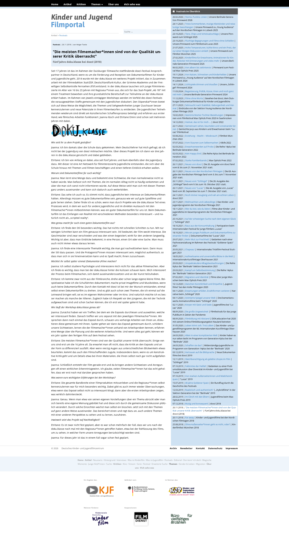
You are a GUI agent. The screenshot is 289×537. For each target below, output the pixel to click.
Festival (146, 464)
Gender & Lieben (187, 464)
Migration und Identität (197, 277)
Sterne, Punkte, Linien (196, 16)
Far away (189, 417)
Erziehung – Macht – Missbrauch (201, 135)
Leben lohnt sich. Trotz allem (199, 325)
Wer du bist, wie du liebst (197, 208)
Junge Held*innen (96, 464)
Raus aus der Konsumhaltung (199, 225)
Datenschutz (215, 448)
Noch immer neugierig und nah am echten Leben (209, 195)
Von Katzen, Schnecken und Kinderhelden (206, 74)
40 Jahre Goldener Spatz (197, 382)
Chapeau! (190, 249)
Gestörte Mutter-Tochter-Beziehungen (204, 115)
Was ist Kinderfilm (136, 460)
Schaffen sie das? (193, 345)
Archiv (173, 448)
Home (54, 4)
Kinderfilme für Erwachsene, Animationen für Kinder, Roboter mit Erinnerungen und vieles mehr (203, 59)
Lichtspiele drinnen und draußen (201, 84)
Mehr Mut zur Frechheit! (197, 239)
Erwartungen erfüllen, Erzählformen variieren (207, 290)
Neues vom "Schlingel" (196, 181)
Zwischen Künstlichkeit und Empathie (203, 283)
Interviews (121, 460)
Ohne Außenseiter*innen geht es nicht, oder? (207, 424)
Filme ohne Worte (194, 98)
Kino (125, 464)
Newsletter (186, 448)
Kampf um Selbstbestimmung (200, 270)
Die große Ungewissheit (196, 311)
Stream (131, 464)
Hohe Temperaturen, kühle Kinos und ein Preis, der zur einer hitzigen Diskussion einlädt (204, 49)
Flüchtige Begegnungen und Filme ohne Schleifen (209, 40)
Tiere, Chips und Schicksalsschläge (202, 33)
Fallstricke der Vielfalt (195, 366)
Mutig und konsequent (196, 403)
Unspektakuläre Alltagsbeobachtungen (204, 263)
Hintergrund (109, 460)
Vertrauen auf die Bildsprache (199, 352)
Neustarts (97, 460)
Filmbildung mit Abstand (197, 318)
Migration (200, 464)
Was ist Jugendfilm (154, 460)
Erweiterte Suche (160, 464)
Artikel (67, 4)
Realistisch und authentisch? (199, 389)
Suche (109, 464)
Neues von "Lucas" (194, 187)
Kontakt (200, 448)
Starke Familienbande (196, 160)
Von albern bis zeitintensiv (198, 67)
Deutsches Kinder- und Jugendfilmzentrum (83, 448)
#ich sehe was (132, 4)
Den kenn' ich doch (192, 460)
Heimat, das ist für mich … (198, 122)
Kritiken (81, 4)
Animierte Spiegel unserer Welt (200, 297)
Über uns (113, 4)
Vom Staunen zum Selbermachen (201, 142)
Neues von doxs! (193, 164)
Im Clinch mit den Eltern (197, 396)
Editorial (178, 460)
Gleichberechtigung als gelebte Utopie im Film (207, 359)
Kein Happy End (193, 153)
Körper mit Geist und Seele (198, 304)
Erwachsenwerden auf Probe (199, 146)
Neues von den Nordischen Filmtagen (204, 171)
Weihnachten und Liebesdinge (200, 201)
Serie (139, 464)
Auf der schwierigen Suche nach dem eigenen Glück (210, 218)
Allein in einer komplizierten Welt (201, 335)
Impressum (232, 448)
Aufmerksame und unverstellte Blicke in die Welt (209, 256)
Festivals (63, 35)
